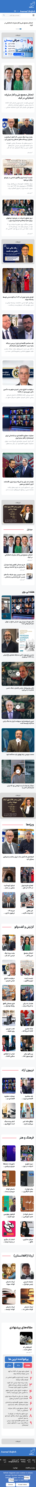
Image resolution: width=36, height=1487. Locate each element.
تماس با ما (28, 1461)
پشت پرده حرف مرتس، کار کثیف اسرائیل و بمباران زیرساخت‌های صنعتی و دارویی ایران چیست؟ (18, 138)
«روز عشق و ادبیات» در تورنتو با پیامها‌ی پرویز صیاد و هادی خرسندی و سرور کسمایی (19, 219)
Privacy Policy (22, 1461)
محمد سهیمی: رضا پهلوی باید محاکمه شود (20, 754)
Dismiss (10, 1485)
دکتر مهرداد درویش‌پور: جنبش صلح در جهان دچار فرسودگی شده (19, 623)
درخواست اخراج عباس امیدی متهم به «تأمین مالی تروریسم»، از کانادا (18, 390)
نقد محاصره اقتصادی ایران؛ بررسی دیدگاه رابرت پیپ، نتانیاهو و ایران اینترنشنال (20, 344)
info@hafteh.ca (13, 1461)
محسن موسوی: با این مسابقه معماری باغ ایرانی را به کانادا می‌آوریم (18, 656)
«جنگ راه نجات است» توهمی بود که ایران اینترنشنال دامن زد (20, 787)
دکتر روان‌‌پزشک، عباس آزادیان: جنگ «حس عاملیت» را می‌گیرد (20, 689)
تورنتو (26, 529)
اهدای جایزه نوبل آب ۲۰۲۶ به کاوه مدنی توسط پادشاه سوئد (18, 1372)
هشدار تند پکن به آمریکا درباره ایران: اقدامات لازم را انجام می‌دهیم (16, 1397)
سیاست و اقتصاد (30, 1468)
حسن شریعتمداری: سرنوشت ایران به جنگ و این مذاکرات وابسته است (18, 722)
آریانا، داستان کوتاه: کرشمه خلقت (10, 1309)
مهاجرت (15, 1468)
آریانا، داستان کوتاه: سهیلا (10, 1283)
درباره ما (33, 1461)
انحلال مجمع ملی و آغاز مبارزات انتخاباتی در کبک (19, 96)
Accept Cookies (22, 1485)
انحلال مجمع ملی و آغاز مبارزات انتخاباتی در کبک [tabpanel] (18, 24)
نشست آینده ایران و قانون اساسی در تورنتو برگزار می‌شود (18, 179)
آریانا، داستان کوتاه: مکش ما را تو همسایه (27, 1309)
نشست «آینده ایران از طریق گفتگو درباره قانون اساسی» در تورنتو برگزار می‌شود (15, 556)
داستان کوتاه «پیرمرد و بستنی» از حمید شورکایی (9, 1191)
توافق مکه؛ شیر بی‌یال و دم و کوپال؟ (28, 1123)
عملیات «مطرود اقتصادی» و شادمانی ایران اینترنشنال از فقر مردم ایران (19, 437)
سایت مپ (4, 1461)
